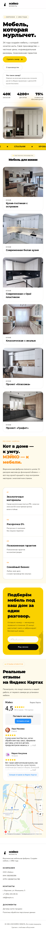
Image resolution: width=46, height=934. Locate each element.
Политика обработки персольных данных (19, 912)
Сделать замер (13, 59)
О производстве (12, 67)
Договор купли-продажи (12, 909)
